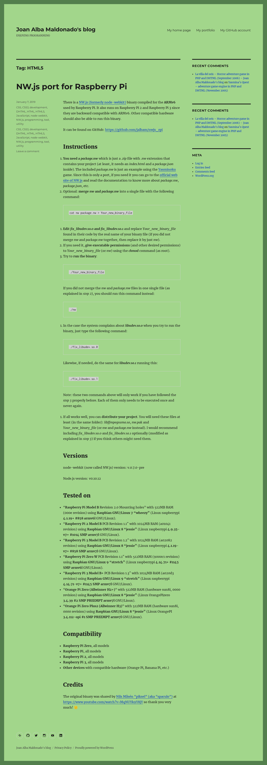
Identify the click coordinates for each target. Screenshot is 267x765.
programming (34, 119)
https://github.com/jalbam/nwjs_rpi (134, 130)
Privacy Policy (63, 748)
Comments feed (205, 171)
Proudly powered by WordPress (94, 748)
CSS (18, 107)
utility (20, 123)
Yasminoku (167, 169)
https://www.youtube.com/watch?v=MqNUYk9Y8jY (103, 702)
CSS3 (25, 107)
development (38, 107)
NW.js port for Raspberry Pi (71, 86)
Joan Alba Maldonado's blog (56, 29)
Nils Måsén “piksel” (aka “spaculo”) (144, 696)
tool (46, 119)
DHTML (21, 111)
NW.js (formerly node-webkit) (102, 102)
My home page (179, 30)
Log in (199, 163)
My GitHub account (235, 30)
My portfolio (205, 30)
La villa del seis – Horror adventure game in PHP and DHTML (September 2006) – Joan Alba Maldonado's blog (222, 78)
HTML (30, 111)
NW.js (20, 119)
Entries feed (202, 167)
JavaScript (23, 115)
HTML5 (40, 111)
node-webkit (39, 115)
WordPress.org (204, 175)
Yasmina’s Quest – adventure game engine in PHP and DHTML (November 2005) (222, 86)
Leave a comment (27, 151)
